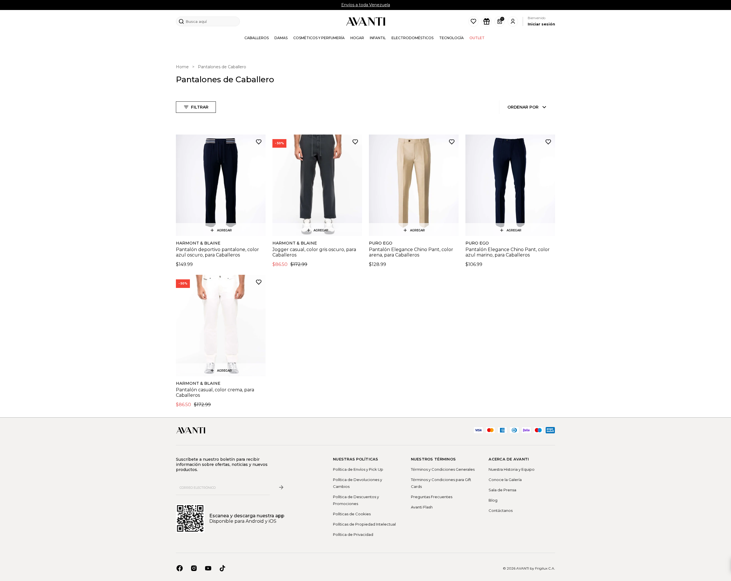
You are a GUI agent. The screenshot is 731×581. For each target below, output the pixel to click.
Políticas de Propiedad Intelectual (364, 524)
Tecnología (451, 38)
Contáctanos (501, 510)
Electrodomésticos (412, 38)
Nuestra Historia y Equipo (512, 469)
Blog (493, 500)
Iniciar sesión (541, 24)
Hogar (357, 38)
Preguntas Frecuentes (431, 496)
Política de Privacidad (353, 534)
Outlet (477, 38)
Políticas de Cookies (352, 514)
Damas (281, 38)
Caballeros (256, 38)
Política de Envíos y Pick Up (358, 469)
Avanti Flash (422, 507)
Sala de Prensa (502, 490)
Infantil (378, 38)
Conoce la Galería (505, 479)
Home (182, 66)
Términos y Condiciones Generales (443, 469)
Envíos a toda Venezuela (365, 4)
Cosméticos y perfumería (319, 38)
